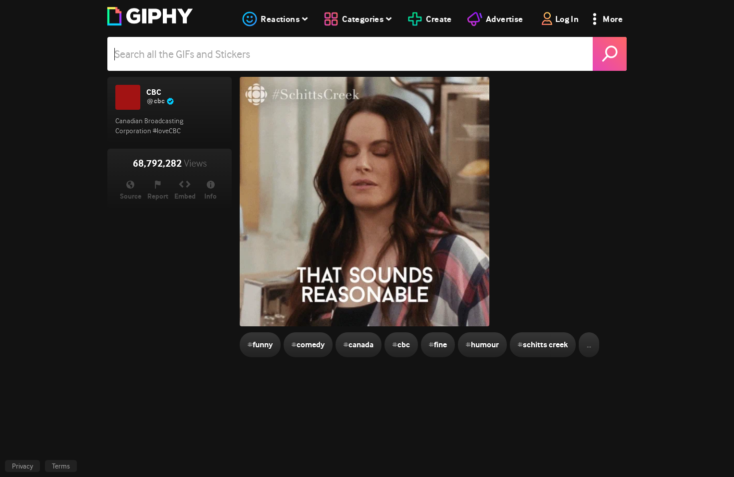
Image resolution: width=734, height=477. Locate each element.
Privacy (22, 466)
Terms (61, 466)
